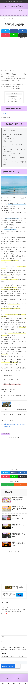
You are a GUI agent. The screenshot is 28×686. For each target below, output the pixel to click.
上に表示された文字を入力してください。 (12, 656)
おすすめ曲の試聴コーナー (14, 96)
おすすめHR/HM (6, 433)
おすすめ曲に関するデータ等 (14, 99)
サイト (3, 642)
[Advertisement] (14, 54)
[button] (25, 343)
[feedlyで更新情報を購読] (7, 484)
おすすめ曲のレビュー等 (13, 101)
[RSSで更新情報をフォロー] (20, 484)
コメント (4, 613)
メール (3, 636)
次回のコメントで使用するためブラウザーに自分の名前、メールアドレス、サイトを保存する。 (14, 649)
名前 (2, 631)
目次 (12, 93)
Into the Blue (4, 113)
